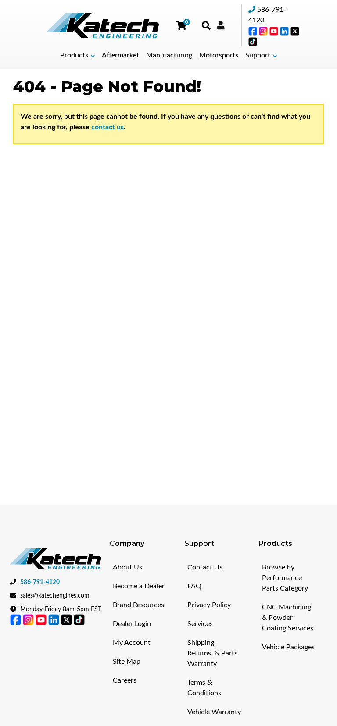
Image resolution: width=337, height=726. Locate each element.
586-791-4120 (40, 582)
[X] (294, 30)
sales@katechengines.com (55, 596)
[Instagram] (264, 30)
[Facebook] (253, 30)
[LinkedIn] (285, 30)
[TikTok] (252, 41)
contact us (107, 127)
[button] (77, 55)
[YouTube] (274, 30)
